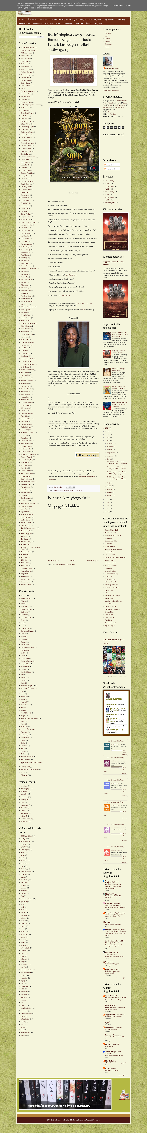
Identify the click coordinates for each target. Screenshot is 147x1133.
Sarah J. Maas (25, 492)
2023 (107, 437)
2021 (107, 499)
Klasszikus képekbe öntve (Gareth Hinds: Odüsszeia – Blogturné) (116, 999)
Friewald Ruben (26, 200)
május (109, 483)
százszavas (24, 813)
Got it (128, 6)
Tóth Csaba (24, 560)
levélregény (24, 799)
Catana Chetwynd (26, 137)
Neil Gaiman (25, 400)
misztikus (24, 959)
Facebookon (82, 476)
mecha (23, 953)
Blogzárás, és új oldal (112, 1070)
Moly (106, 36)
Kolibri (23, 683)
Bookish (111, 112)
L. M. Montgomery (27, 342)
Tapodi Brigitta (26, 531)
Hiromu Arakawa (26, 233)
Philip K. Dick (26, 427)
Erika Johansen (26, 189)
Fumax (23, 642)
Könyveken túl (24, 23)
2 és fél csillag (109, 186)
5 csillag (107, 200)
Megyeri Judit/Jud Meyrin (113, 549)
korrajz (23, 940)
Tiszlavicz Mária (26, 552)
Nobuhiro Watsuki (27, 402)
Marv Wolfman (26, 378)
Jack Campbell (25, 252)
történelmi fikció (26, 1013)
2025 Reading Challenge (115, 741)
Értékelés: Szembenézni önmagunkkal (112, 972)
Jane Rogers (25, 258)
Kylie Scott (24, 340)
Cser (22, 623)
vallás (23, 1022)
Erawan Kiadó (109, 612)
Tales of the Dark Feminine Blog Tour (115, 1038)
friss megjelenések (27, 899)
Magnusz (24, 699)
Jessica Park (25, 277)
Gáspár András (26, 214)
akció (22, 858)
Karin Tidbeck (25, 315)
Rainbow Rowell (26, 443)
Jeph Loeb (24, 274)
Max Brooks (25, 383)
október (110, 449)
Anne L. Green (26, 69)
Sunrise (23, 748)
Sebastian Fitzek (26, 495)
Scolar (23, 743)
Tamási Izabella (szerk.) (29, 528)
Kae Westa (24, 312)
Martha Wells (25, 375)
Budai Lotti (24, 116)
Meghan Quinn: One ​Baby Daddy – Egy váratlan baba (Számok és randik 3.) (115, 933)
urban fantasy (25, 1019)
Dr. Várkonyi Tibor (27, 181)
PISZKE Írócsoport (27, 729)
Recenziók (43, 19)
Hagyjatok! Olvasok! (112, 903)
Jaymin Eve (25, 260)
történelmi (24, 1011)
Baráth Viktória (26, 86)
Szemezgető (37, 23)
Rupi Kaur (24, 468)
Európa (23, 636)
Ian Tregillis (25, 236)
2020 (107, 502)
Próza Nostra (25, 737)
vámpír (23, 1027)
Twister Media (25, 759)
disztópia (24, 882)
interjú (23, 926)
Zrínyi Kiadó (109, 576)
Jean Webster (25, 263)
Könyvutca (109, 962)
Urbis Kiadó (109, 615)
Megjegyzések (110, 169)
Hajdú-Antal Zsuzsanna (28, 222)
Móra (22, 721)
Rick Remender (26, 449)
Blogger (97, 1120)
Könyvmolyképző (69, 490)
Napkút (23, 724)
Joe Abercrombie (26, 279)
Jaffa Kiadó (108, 538)
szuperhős (24, 997)
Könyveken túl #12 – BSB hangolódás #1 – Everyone (116, 468)
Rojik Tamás (25, 462)
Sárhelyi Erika (25, 525)
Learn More (118, 6)
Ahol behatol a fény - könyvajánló (116, 1063)
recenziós (24, 978)
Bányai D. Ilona (26, 121)
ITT (83, 310)
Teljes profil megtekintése (111, 90)
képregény (24, 797)
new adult (24, 964)
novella (23, 808)
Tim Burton (25, 544)
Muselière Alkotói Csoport (29, 718)
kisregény (24, 794)
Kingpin (23, 680)
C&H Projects (109, 617)
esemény (24, 891)
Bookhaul (79, 23)
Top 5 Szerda (109, 19)
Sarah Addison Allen (28, 481)
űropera (23, 1035)
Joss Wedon (24, 293)
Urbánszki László (26, 568)
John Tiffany (25, 288)
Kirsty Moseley (26, 326)
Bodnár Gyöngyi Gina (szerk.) (31, 105)
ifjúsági (23, 921)
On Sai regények (111, 1068)
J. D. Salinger (25, 247)
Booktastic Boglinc (111, 952)
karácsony (24, 934)
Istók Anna (24, 241)
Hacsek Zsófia (25, 219)
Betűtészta (24, 612)
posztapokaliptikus (27, 970)
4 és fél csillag (109, 197)
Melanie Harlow (26, 389)
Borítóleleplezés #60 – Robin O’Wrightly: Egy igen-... (116, 473)
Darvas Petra (109, 590)
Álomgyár (24, 775)
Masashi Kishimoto (27, 380)
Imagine (23, 669)
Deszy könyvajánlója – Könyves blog (113, 882)
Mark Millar (25, 372)
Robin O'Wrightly (27, 457)
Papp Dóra (24, 416)
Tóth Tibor (24, 565)
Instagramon (91, 476)
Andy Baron (25, 61)
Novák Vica (25, 405)
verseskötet (24, 821)
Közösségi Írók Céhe (27, 688)
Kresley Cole (25, 331)
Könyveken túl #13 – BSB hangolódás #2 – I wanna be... (117, 463)
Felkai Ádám (25, 195)
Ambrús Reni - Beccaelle (113, 1027)
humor (23, 912)
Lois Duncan (25, 353)
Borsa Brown (25, 110)
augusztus (110, 456)
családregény (25, 789)
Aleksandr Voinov (27, 53)
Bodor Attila (25, 107)
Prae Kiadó (108, 620)
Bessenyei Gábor (26, 102)
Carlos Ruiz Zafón (27, 132)
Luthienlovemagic (115, 744)
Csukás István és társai (28, 157)
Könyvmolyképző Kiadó (113, 535)
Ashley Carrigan (26, 75)
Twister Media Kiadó (112, 530)
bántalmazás (25, 874)
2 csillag (107, 183)
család (23, 877)
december (110, 443)
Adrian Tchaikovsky (27, 47)
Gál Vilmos (24, 211)
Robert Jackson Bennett (28, 454)
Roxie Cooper (25, 465)
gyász (23, 904)
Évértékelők (68, 23)
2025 (107, 431)
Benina (23, 88)
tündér (23, 1016)
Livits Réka (24, 350)
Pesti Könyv (25, 735)
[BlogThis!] (69, 487)
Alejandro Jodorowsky (28, 50)
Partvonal (24, 732)
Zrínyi (23, 772)
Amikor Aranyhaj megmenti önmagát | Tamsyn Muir (114, 916)
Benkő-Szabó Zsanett (112, 68)
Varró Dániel (25, 576)
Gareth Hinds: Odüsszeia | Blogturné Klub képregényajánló (115, 906)
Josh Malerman (26, 290)
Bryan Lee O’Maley (27, 113)
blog (22, 866)
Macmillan (24, 696)
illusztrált (24, 923)
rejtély (23, 981)
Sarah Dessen (25, 490)
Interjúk (83, 19)
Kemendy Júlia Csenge (28, 323)
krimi (23, 942)
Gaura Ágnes (25, 206)
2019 (107, 505)
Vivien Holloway (26, 579)
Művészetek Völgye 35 (112, 964)
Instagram (108, 41)
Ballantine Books (26, 609)
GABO (23, 653)
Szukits (23, 751)
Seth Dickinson (26, 498)
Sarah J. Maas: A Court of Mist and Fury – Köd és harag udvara (120, 334)
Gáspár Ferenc (25, 217)
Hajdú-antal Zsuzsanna (112, 609)
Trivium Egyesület (27, 756)
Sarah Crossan (25, 487)
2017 (107, 512)
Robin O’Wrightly (27, 460)
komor (23, 937)
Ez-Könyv (24, 639)
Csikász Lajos (25, 154)
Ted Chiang (24, 539)
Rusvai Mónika (26, 471)
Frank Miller (25, 198)
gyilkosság (24, 901)
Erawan (23, 634)
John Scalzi (24, 285)
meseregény (25, 805)
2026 (107, 428)
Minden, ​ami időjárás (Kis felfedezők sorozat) (113, 897)
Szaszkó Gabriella (27, 514)
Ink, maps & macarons (113, 1035)
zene (22, 1030)
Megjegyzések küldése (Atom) (66, 564)
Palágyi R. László (27, 413)
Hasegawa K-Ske (26, 225)
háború (23, 918)
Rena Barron (78, 490)
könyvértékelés (122, 100)
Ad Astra (24, 595)
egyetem (23, 885)
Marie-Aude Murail (27, 370)
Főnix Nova (25, 650)
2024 (107, 434)
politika (23, 967)
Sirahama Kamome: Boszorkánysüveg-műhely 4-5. (114, 955)
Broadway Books (26, 617)
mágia (23, 961)
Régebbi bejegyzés (93, 560)
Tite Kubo (24, 554)
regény (23, 810)
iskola (23, 929)
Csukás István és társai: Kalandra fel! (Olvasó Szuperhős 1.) (119, 404)
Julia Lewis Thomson (28, 307)
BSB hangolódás (26, 836)
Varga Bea (24, 573)
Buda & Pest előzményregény (114, 1055)
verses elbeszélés (26, 819)
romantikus (24, 986)
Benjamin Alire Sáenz (28, 91)
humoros (24, 915)
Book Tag (121, 19)
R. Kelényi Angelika (27, 432)
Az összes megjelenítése (122, 978)
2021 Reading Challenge (115, 824)
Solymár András (26, 506)
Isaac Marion (25, 238)
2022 (107, 440)
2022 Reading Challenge (115, 802)
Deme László (25, 165)
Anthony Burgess (26, 72)
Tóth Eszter (24, 563)
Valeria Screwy (26, 571)
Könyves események (52, 23)
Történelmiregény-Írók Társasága (31, 762)
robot (22, 983)
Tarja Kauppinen (26, 533)
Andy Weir (24, 64)
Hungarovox (25, 666)
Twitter (107, 39)
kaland (23, 931)
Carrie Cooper (25, 135)
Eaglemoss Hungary (27, 631)
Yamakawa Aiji (26, 582)
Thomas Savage (26, 542)
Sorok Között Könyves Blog (114, 941)
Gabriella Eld (25, 203)
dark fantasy (25, 880)
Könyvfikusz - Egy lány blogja (115, 913)
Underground (25, 767)
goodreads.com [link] (71, 275)
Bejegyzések (110, 165)
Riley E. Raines (26, 451)
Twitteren (51, 479)
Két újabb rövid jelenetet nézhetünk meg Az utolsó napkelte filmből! (113, 886)
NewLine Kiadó (110, 552)
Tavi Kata (24, 536)
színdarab (24, 816)
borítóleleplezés (59, 490)
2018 (107, 508)
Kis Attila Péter (110, 554)
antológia (24, 786)
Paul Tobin (24, 421)
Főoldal (21, 19)
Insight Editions (26, 672)
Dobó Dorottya (26, 170)
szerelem (24, 994)
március (110, 489)
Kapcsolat (98, 23)
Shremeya (24, 746)
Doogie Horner (26, 176)
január (109, 495)
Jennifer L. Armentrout (28, 268)
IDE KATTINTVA (85, 303)
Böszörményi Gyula (27, 127)
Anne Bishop (25, 66)
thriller (23, 1005)
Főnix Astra (25, 644)
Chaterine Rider (26, 146)
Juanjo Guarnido (26, 301)
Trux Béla (24, 557)
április (109, 486)
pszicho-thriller (26, 972)
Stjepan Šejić (25, 512)
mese (22, 802)
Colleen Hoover (26, 148)
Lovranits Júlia (26, 361)
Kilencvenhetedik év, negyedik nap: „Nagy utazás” (115, 1008)
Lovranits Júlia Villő (27, 364)
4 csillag (107, 194)
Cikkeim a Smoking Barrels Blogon (64, 19)
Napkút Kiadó (109, 598)
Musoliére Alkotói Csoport (113, 601)
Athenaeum (24, 606)
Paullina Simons (26, 424)
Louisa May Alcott (27, 359)
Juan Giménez (25, 299)
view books (124, 754)
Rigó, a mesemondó (112, 1044)
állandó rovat (25, 1032)
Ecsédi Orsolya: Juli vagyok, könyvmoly (118, 387)
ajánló (23, 855)
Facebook (108, 33)
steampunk (24, 991)
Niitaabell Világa (111, 894)
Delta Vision (25, 628)
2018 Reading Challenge (115, 846)
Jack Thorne (25, 255)
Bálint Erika (25, 118)
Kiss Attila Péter (26, 329)
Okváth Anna (25, 408)
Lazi (22, 691)
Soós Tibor (24, 509)
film (22, 896)
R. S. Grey (24, 435)
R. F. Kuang (25, 430)
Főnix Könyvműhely (27, 647)
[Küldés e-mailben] (67, 487)
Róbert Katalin (26, 476)
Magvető (24, 702)
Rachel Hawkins (26, 440)
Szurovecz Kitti (26, 517)
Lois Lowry (25, 356)
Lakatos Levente (26, 345)
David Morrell (25, 162)
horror (23, 910)
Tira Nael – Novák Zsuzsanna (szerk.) (30, 548)
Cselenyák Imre (26, 151)
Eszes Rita (24, 192)
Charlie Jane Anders (27, 143)
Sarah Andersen (26, 484)
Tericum (23, 754)
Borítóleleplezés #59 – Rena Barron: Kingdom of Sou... (116, 478)
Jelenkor (23, 677)
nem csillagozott (110, 202)
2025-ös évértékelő (111, 1029)
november (110, 446)
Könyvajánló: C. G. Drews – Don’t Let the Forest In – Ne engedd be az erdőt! (114, 945)
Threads (107, 47)
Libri (22, 694)
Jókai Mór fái (109, 1046)
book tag (24, 869)
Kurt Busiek (25, 337)
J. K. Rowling (25, 249)
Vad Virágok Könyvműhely (30, 769)
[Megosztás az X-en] (72, 487)
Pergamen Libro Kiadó (112, 587)
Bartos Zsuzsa (25, 83)
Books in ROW (110, 1005)
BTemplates (112, 114)
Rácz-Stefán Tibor (27, 473)
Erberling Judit (26, 187)
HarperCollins (25, 664)
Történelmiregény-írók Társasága (115, 557)
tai (22, 1002)
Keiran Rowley (26, 318)
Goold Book (25, 658)
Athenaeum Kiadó (111, 533)
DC (22, 625)
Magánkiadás (25, 705)
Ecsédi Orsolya (26, 184)
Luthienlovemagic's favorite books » (117, 677)
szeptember (111, 453)
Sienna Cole (25, 501)
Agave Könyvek (26, 598)
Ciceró (23, 620)
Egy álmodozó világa (112, 969)
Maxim (23, 710)
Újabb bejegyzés (53, 560)
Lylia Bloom (25, 367)
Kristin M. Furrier (27, 334)
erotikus (23, 888)
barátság (23, 860)
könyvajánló (25, 948)
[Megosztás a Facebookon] (74, 487)
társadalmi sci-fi (26, 1008)
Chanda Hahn (25, 140)
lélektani (24, 951)
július (109, 459)
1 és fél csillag (109, 181)
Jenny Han (24, 271)
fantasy (23, 893)
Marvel (23, 707)
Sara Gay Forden (26, 479)
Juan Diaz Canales (27, 296)
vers (22, 1024)
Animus (23, 604)
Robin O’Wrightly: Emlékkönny (118, 369)
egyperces (24, 791)
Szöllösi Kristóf (26, 522)
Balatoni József (26, 80)
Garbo (23, 656)
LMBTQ (24, 847)
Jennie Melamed (26, 266)
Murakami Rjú (25, 394)
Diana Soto (24, 167)
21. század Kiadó (110, 623)
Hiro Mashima (25, 230)
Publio (23, 740)
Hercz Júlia (24, 228)
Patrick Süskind (26, 419)
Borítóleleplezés (95, 19)
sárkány (23, 1000)
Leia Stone (24, 348)
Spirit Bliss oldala (111, 996)
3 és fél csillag (109, 192)
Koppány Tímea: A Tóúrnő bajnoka (113, 263)
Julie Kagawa (25, 309)
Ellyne (107, 593)
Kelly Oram (25, 320)
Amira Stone (25, 56)
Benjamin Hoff (26, 94)
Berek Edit (24, 99)
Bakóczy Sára (25, 77)
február (109, 492)
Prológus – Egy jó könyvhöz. (115, 929)
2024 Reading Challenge (115, 757)
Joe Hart (23, 282)
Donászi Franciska (27, 173)
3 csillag (107, 189)
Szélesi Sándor (26, 520)
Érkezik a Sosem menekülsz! (114, 1016)
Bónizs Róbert (25, 124)
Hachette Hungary (27, 661)
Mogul (23, 716)
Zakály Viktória (26, 584)
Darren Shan (25, 159)
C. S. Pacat (24, 129)
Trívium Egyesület (111, 582)
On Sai (23, 411)
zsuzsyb (107, 1022)
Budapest (24, 839)
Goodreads (108, 44)
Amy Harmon (25, 58)
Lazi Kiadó (108, 568)
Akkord (23, 601)
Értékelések (32, 19)
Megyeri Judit (25, 386)
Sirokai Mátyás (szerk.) (28, 503)
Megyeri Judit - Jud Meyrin (114, 1014)
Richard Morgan (26, 446)
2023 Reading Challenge (115, 780)
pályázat (23, 975)
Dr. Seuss (24, 178)
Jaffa (22, 675)
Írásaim (88, 23)
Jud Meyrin (24, 304)
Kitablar (108, 922)
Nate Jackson (25, 397)
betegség (24, 863)
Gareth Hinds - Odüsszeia (113, 924)
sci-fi (22, 989)
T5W (22, 852)
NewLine (24, 726)
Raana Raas (24, 438)
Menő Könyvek (26, 713)
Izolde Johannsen (26, 244)
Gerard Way (25, 208)
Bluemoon (24, 615)
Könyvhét (24, 844)
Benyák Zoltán (26, 96)
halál (22, 907)
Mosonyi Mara (25, 391)
